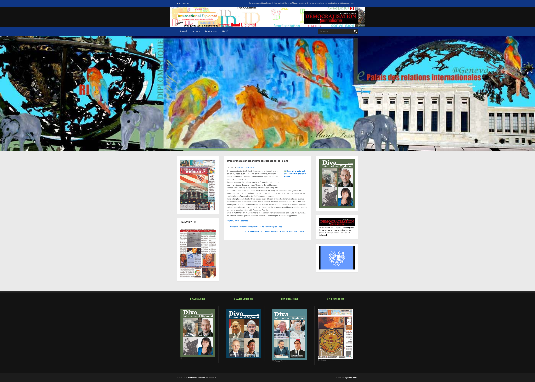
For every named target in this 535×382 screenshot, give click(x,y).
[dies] (243, 335)
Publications (211, 31)
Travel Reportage (241, 221)
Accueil (183, 31)
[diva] (197, 335)
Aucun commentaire (245, 167)
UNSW (225, 31)
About (195, 31)
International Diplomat (196, 380)
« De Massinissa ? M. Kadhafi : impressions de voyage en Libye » (276, 231)
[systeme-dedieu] (337, 224)
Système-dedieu (351, 380)
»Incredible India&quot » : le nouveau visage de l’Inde (254, 227)
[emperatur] (335, 336)
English (230, 221)
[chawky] (289, 336)
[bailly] (198, 256)
